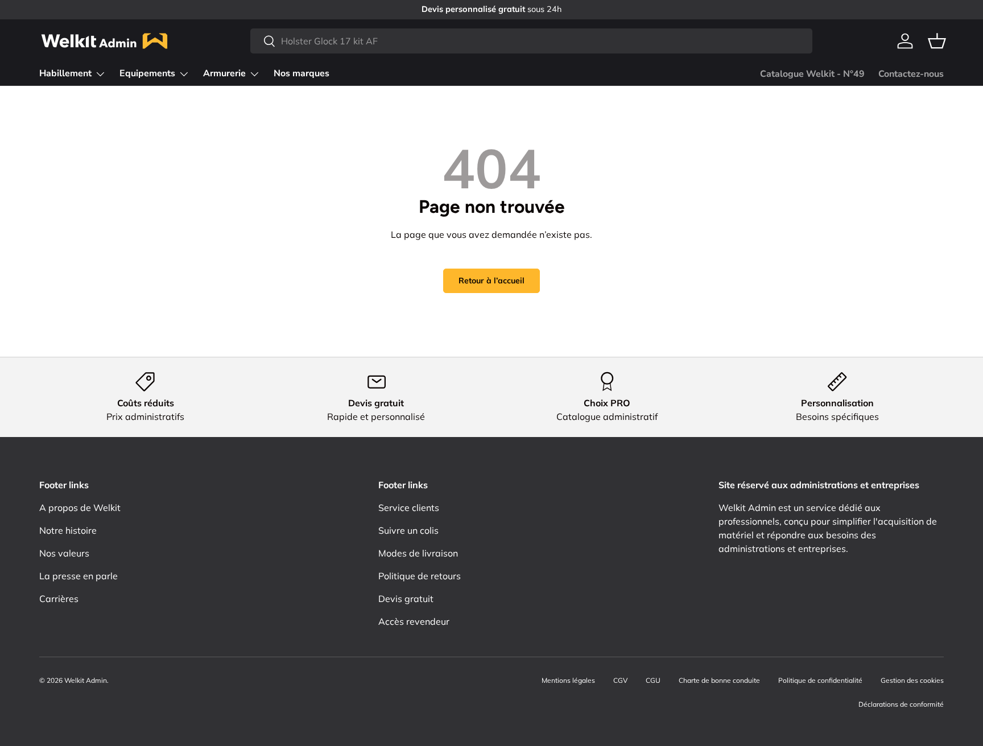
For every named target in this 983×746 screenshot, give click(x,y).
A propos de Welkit (80, 507)
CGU (653, 680)
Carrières (59, 598)
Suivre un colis (408, 530)
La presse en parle (78, 576)
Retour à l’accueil (491, 280)
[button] (936, 40)
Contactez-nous (911, 74)
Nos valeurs (64, 553)
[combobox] (531, 40)
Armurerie (224, 73)
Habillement (65, 73)
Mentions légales (568, 680)
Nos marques (301, 73)
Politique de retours (419, 576)
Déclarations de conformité (901, 704)
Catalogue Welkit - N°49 (812, 74)
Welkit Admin (85, 680)
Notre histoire (68, 530)
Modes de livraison (418, 553)
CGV (620, 680)
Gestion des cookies (912, 680)
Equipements (147, 73)
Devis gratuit (405, 598)
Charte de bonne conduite (719, 680)
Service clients (408, 507)
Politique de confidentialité (820, 680)
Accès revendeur (413, 621)
